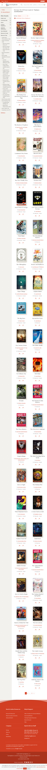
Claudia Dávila (38, 41)
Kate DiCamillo (19, 127)
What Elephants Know (21, 511)
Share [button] (3, 9)
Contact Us (26, 738)
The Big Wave (21, 318)
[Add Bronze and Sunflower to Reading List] (36, 271)
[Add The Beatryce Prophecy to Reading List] (19, 133)
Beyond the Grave (37, 318)
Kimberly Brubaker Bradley (21, 182)
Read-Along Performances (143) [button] (7, 106)
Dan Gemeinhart (22, 209)
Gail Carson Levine (22, 487)
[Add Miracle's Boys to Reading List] (36, 160)
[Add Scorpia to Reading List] (19, 407)
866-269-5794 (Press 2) (31, 732)
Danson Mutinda (35, 40)
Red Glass (37, 374)
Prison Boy (21, 66)
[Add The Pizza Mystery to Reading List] (19, 436)
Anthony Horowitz (22, 238)
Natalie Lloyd (38, 129)
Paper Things (21, 291)
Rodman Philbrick (21, 100)
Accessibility (20, 762)
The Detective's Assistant (37, 429)
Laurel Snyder (38, 293)
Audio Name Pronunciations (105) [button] (6, 38)
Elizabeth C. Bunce (38, 514)
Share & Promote (27, 720)
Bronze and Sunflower (37, 264)
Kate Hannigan (38, 431)
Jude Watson (38, 211)
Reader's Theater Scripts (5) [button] (6, 92)
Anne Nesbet (38, 598)
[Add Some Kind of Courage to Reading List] (19, 214)
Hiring (7, 734)
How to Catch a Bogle (21, 594)
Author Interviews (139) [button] (5, 41)
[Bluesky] (26, 762)
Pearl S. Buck (21, 320)
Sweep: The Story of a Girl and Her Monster (37, 95)
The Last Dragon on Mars (37, 67)
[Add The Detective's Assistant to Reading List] (36, 436)
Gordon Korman (21, 460)
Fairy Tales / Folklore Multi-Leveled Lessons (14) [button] (6, 66)
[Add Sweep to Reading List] (36, 103)
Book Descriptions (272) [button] (5, 53)
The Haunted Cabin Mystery (37, 401)
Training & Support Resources (30, 717)
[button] (2, 5)
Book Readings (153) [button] (6, 100)
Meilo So (42, 267)
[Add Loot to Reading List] (36, 216)
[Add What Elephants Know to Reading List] (19, 518)
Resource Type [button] (4, 35)
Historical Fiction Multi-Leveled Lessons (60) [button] (6, 77)
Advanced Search (6, 12)
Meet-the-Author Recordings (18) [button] (6, 47)
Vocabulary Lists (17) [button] (6, 110)
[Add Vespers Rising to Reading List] (19, 464)
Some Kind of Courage (21, 207)
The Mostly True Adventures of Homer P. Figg (21, 96)
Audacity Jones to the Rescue (37, 680)
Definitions (3, 112)
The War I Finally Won (21, 180)
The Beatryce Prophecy (21, 125)
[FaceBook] (25, 762)
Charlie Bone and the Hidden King (21, 651)
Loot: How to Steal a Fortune (37, 208)
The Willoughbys (21, 264)
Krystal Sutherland (38, 625)
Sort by (15, 16)
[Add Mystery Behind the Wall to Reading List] (19, 631)
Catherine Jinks (18, 596)
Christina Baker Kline (22, 541)
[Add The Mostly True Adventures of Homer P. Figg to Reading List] (19, 105)
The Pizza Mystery (21, 429)
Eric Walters (41, 40)
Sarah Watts (26, 596)
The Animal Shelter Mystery (37, 566)
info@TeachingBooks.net (30, 736)
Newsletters (8, 736)
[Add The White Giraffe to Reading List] (36, 352)
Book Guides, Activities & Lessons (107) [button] (6, 57)
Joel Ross (22, 682)
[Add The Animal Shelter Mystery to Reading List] (36, 574)
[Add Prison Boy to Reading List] (19, 73)
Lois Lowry (22, 267)
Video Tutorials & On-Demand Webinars (32, 713)
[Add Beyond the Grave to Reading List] (36, 325)
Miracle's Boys (37, 153)
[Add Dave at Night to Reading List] (19, 491)
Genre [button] (2, 22)
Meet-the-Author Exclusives (11, 715)
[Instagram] (32, 762)
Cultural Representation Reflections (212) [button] (6, 61)
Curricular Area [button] (4, 20)
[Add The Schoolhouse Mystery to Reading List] (36, 244)
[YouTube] (30, 762)
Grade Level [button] (3, 18)
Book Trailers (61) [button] (5, 108)
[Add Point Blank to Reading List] (19, 243)
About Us (8, 732)
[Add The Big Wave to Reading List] (19, 325)
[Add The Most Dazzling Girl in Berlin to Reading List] (36, 464)
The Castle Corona (37, 651)
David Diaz (42, 653)
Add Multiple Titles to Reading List (23, 18)
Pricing (7, 730)
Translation (8, 748)
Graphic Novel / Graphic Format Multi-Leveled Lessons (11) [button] (6, 72)
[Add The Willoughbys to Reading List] (19, 271)
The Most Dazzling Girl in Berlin (37, 457)
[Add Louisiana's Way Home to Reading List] (19, 160)
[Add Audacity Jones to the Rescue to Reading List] (36, 688)
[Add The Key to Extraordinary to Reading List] (36, 133)
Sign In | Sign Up (4, 1)
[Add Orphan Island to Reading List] (36, 298)
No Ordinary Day (21, 374)
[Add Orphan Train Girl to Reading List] (19, 545)
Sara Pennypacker (20, 347)
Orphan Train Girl (21, 538)
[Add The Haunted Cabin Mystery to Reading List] (36, 409)
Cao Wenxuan (35, 267)
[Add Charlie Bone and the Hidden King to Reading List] (19, 659)
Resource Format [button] (4, 33)
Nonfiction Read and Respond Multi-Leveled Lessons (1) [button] (7, 86)
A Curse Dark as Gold (37, 511)
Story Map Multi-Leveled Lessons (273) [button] (6, 96)
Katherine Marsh (38, 182)
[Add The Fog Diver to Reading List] (19, 686)
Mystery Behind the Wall (21, 622)
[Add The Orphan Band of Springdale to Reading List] (36, 602)
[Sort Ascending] (28, 16)
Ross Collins (21, 569)
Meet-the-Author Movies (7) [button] (6, 44)
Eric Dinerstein (22, 514)
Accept (25, 768)
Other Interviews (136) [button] (6, 50)
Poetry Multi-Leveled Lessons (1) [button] (7, 89)
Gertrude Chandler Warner (38, 240)
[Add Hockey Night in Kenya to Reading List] (36, 46)
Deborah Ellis (22, 376)
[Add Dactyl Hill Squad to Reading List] (19, 45)
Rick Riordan (17, 458)
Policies (15, 762)
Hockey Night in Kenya (37, 38)
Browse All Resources (10, 713)
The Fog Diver (21, 679)
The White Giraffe (37, 345)
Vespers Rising (21, 456)
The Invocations (37, 622)
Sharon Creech (35, 653)
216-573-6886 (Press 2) (31, 730)
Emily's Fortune (21, 565)
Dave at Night (21, 484)
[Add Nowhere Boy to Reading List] (36, 187)
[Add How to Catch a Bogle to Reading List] (19, 601)
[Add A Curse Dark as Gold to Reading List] (36, 518)
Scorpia (21, 400)
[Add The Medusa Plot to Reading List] (36, 491)
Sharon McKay (22, 68)
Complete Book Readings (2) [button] (6, 103)
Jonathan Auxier (38, 98)
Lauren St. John (38, 347)
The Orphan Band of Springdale (37, 595)
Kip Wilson (38, 460)
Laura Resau (38, 376)
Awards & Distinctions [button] (3, 28)
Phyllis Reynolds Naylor (21, 568)
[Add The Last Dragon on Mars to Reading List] (36, 75)
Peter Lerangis (24, 458)
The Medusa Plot (37, 484)
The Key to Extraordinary (37, 125)
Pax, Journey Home (21, 345)
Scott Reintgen (38, 70)
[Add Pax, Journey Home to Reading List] (19, 353)
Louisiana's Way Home (21, 153)
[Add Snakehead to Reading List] (36, 545)
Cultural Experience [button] (3, 25)
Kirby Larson (38, 683)
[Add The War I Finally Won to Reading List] (19, 187)
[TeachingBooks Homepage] (11, 4)
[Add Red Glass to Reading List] (36, 380)
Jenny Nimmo (22, 655)
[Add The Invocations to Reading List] (36, 629)
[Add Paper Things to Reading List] (19, 298)
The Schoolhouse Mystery (37, 236)
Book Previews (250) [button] (6, 99)
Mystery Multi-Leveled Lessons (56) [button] (6, 81)
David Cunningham (21, 626)
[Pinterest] (28, 762)
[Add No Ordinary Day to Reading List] (19, 380)
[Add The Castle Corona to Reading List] (36, 658)
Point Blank (21, 236)
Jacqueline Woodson (38, 156)
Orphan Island (37, 291)
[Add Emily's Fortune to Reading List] (19, 574)
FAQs (25, 722)
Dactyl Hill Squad (21, 38)
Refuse (28, 768)
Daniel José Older (21, 40)
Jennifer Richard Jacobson (21, 293)
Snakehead (37, 538)
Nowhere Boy (37, 180)
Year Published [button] (4, 31)
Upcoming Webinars (28, 715)
